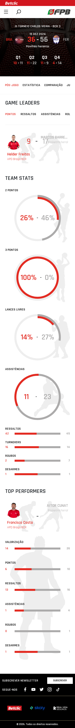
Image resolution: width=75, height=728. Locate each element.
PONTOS (10, 114)
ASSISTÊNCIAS (50, 114)
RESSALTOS (28, 114)
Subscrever (60, 680)
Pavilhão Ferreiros (37, 46)
